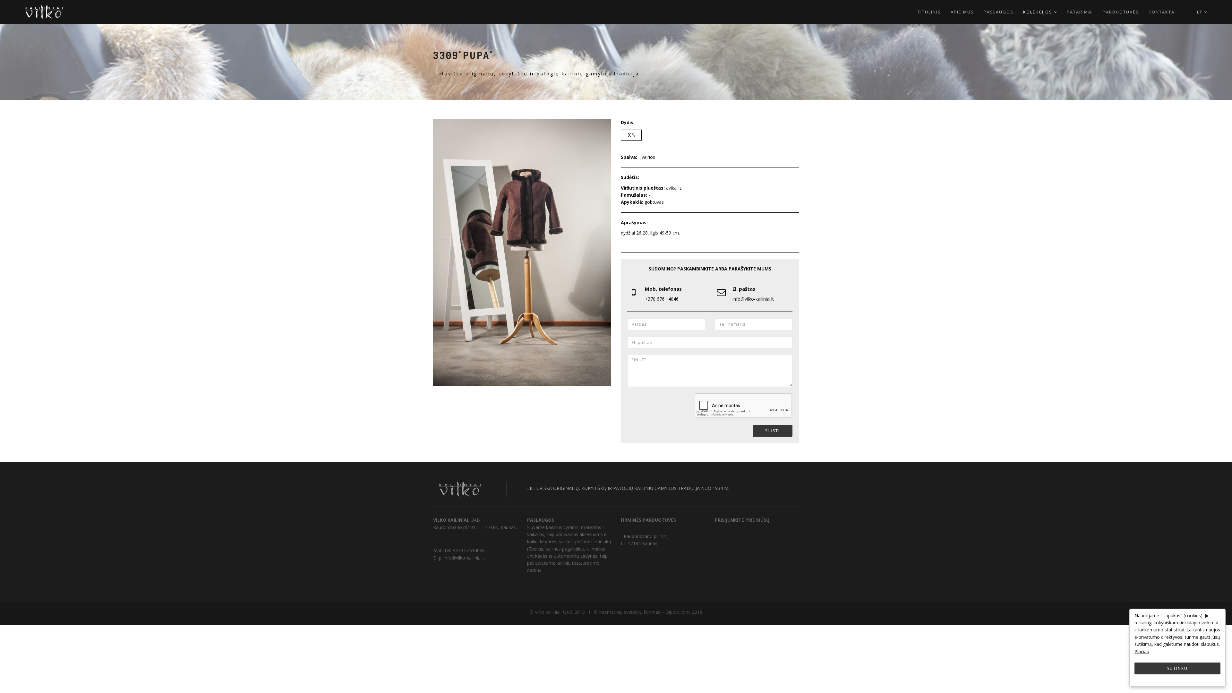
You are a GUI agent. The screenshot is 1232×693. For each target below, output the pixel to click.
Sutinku (1177, 668)
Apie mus (962, 12)
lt (1200, 12)
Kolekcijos (1038, 12)
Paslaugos (999, 12)
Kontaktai (1162, 12)
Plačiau (1141, 651)
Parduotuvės (1121, 12)
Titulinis (929, 12)
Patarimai (1080, 12)
